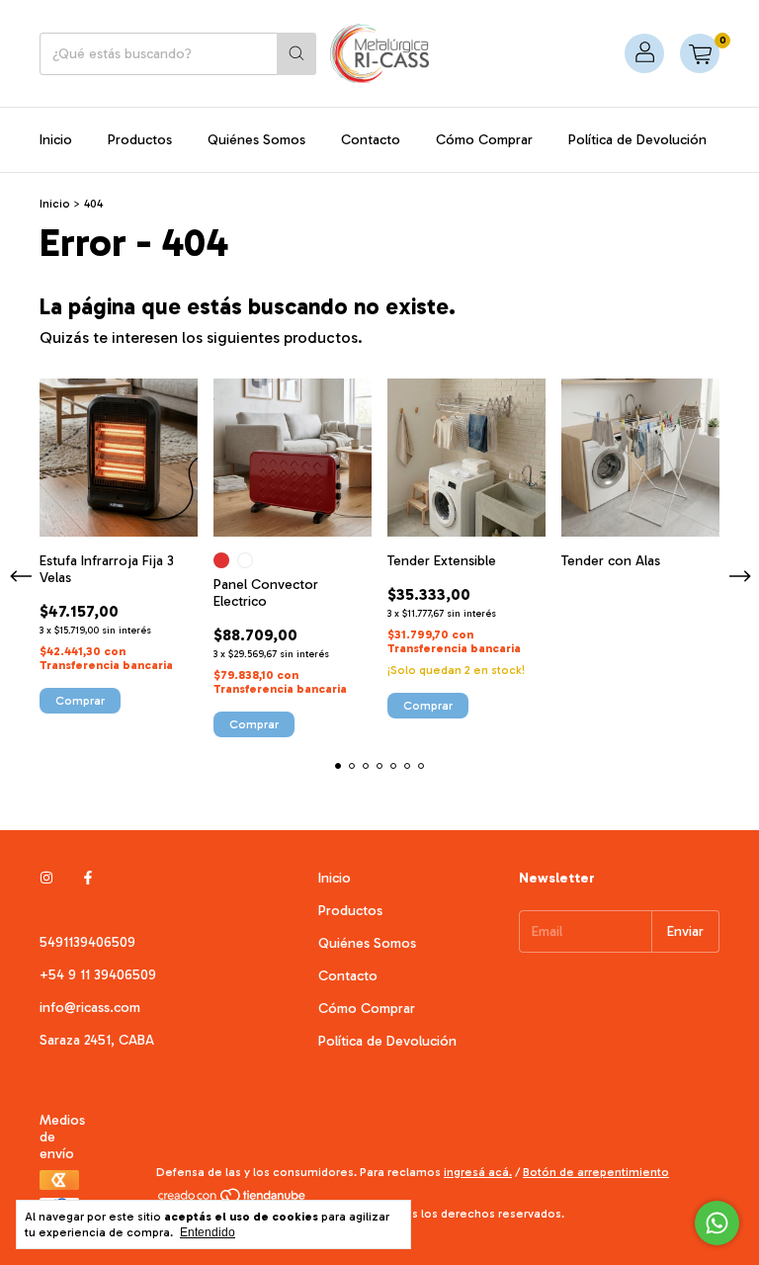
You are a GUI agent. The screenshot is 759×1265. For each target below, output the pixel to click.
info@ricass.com (90, 1007)
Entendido (207, 1232)
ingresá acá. (478, 1172)
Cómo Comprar (484, 139)
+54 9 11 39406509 (98, 975)
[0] (699, 53)
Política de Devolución (637, 139)
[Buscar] (296, 54)
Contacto (370, 139)
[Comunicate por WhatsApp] (717, 1223)
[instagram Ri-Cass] (46, 878)
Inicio (56, 139)
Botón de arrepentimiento (596, 1172)
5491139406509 (87, 942)
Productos (140, 139)
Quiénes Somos (256, 139)
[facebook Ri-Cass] (88, 878)
